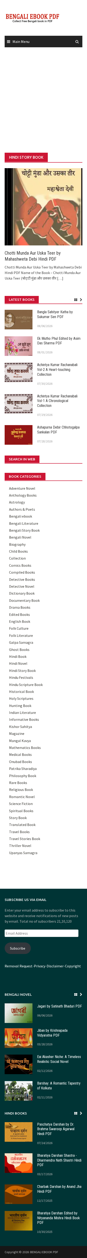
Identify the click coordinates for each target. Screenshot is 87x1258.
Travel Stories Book (24, 838)
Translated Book (22, 824)
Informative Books (24, 719)
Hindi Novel (18, 663)
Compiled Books (22, 572)
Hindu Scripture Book (26, 684)
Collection (17, 558)
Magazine (16, 733)
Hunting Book (20, 705)
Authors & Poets (22, 509)
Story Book (18, 817)
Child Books (18, 551)
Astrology (17, 502)
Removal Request (18, 966)
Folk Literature (21, 635)
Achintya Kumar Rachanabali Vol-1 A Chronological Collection (57, 401)
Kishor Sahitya (20, 726)
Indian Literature (22, 712)
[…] (59, 278)
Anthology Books (23, 495)
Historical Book (21, 691)
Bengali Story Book (24, 530)
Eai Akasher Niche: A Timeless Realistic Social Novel (59, 1059)
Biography (17, 544)
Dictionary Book (22, 593)
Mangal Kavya (20, 740)
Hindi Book (17, 656)
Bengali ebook (20, 516)
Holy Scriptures (21, 698)
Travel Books (19, 831)
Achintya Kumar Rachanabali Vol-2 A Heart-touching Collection (57, 370)
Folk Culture (19, 628)
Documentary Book (24, 600)
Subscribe (17, 948)
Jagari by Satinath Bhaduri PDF (59, 1006)
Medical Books (20, 754)
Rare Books (18, 782)
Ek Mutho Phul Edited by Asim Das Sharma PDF (59, 341)
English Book (19, 621)
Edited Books (19, 614)
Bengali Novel (20, 537)
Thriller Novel (20, 845)
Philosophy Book (22, 775)
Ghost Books (19, 649)
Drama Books (19, 607)
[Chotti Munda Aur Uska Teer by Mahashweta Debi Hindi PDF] (43, 206)
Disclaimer (55, 966)
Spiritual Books (21, 810)
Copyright (73, 966)
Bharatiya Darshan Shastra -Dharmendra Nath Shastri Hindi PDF (59, 1160)
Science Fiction (21, 803)
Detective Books (22, 579)
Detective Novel (21, 586)
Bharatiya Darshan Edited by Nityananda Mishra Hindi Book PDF (58, 1218)
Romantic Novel (22, 796)
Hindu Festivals (21, 677)
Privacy (39, 966)
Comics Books (20, 565)
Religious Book (21, 789)
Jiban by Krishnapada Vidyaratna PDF (52, 1032)
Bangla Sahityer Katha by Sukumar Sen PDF (55, 314)
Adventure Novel (22, 488)
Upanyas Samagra (23, 852)
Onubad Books (20, 761)
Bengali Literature (23, 523)
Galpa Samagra (21, 642)
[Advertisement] (43, 100)
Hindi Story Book (22, 670)
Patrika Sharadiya (23, 768)
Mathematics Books (25, 747)
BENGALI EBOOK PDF (44, 1252)
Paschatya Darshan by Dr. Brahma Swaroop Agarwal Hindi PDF (55, 1129)
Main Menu (21, 41)
